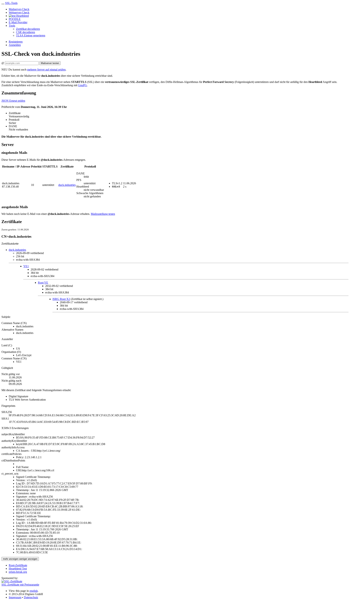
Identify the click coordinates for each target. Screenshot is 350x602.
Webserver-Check (19, 12)
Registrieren (16, 41)
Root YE (43, 282)
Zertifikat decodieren (28, 28)
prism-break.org (18, 571)
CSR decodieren (25, 32)
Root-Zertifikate (18, 565)
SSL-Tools (11, 3)
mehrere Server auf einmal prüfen (46, 69)
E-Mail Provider (18, 22)
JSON (5, 100)
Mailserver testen (50, 63)
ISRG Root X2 (61, 299)
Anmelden (15, 44)
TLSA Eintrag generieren (30, 35)
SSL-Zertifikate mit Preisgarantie (20, 584)
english (34, 590)
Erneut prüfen (17, 100)
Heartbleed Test (18, 568)
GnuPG (82, 85)
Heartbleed (22, 15)
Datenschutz (31, 597)
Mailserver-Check (19, 9)
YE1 (26, 266)
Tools (12, 25)
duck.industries (67, 184)
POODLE (15, 19)
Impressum (15, 597)
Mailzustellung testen (103, 213)
